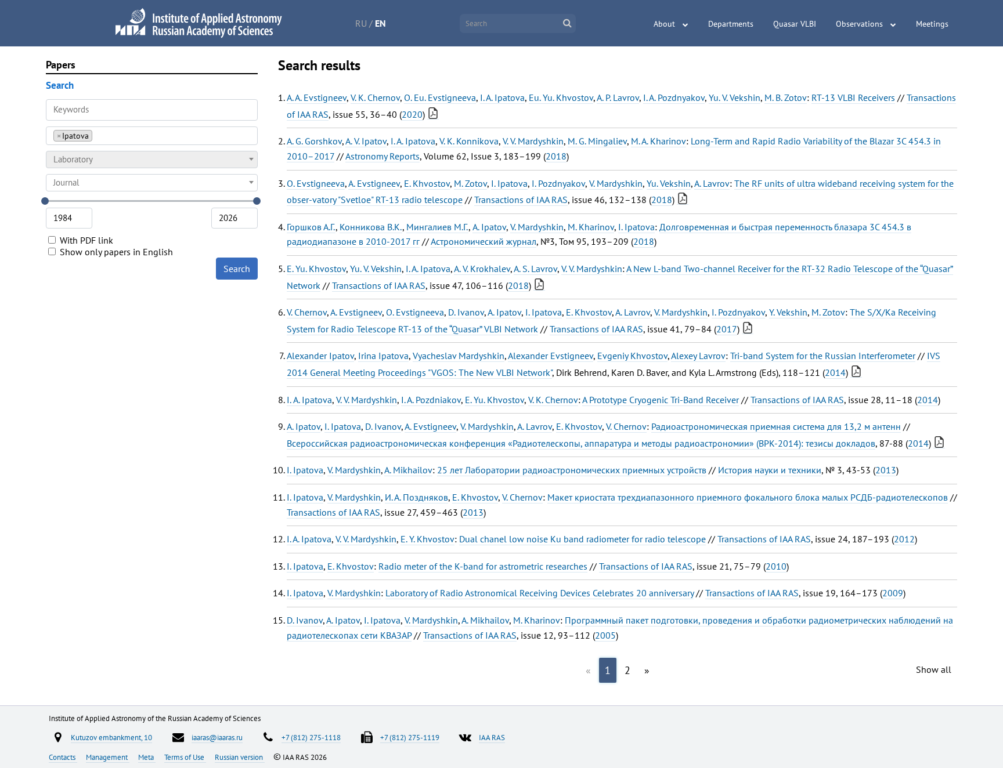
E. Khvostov (427, 183)
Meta (147, 757)
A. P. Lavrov (618, 97)
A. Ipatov (489, 227)
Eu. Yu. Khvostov (561, 97)
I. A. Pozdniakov (431, 399)
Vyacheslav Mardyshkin (458, 355)
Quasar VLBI (794, 24)
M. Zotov (470, 183)
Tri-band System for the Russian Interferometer (822, 355)
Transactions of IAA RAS (521, 199)
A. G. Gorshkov (314, 141)
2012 (904, 539)
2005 (605, 635)
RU (361, 23)
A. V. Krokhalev (482, 268)
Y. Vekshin (788, 312)
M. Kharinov (591, 227)
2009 (892, 593)
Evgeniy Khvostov (632, 355)
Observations (859, 24)
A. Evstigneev (374, 183)
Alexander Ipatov (320, 355)
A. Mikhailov (408, 470)
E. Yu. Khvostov (316, 268)
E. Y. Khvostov (427, 539)
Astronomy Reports (382, 156)
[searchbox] (98, 135)
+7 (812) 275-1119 (409, 737)
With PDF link (85, 240)
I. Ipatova (509, 183)
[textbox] (151, 159)
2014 (835, 372)
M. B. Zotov (785, 97)
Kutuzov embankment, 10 (111, 737)
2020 (412, 114)
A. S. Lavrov (535, 268)
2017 (726, 329)
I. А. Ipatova (309, 399)
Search (236, 268)
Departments (730, 24)
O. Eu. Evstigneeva (440, 97)
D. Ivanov (466, 312)
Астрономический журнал (483, 241)
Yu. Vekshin (669, 183)
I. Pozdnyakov (558, 183)
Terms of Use (185, 757)
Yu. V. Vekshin (734, 97)
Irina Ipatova (383, 355)
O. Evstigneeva (316, 183)
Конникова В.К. (371, 227)
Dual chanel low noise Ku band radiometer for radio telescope (582, 539)
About (664, 24)
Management (107, 757)
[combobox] (152, 135)
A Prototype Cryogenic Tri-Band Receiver (660, 399)
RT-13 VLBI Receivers (853, 97)
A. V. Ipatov (366, 141)
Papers (60, 64)
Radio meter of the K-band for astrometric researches (482, 566)
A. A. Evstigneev (317, 97)
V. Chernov (307, 312)
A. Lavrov (712, 183)
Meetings (932, 24)
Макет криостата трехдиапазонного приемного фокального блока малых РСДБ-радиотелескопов (747, 497)
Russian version (240, 757)
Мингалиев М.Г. (437, 227)
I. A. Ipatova (502, 97)
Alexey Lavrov (698, 355)
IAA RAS (492, 737)
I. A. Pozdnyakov (674, 97)
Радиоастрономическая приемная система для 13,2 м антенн (776, 426)
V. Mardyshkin (616, 183)
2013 (885, 470)
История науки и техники (769, 470)
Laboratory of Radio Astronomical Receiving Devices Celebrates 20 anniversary (539, 593)
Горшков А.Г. (311, 227)
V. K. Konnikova (469, 141)
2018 (556, 156)
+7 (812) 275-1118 (311, 737)
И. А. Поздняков (416, 497)
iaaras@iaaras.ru (217, 737)
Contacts (63, 757)
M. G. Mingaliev (597, 141)
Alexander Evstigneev (550, 355)
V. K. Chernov (375, 97)
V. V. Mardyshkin (533, 141)
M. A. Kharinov (658, 141)
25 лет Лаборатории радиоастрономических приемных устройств (571, 470)
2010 (776, 566)
